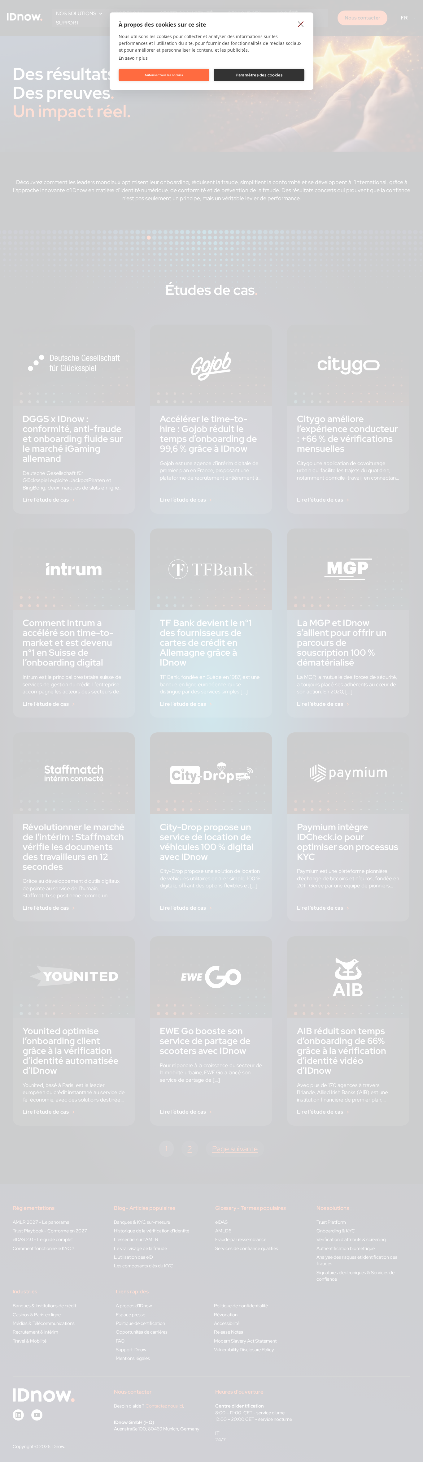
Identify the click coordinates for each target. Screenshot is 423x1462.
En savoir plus (133, 58)
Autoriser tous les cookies (164, 75)
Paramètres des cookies (259, 75)
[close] (301, 24)
